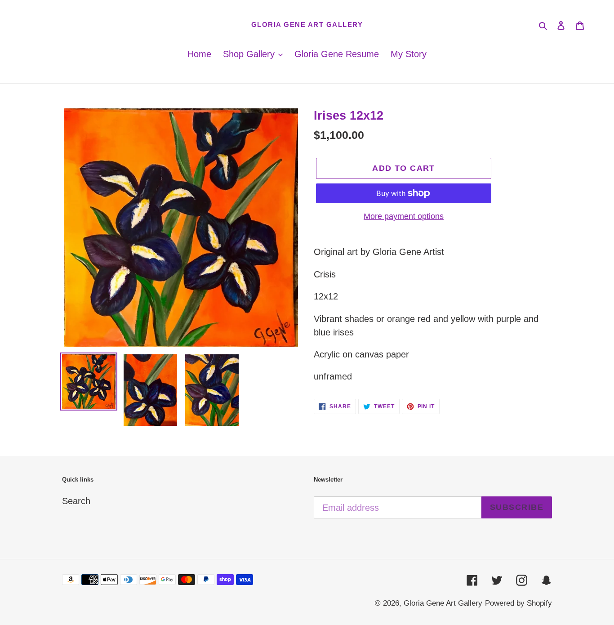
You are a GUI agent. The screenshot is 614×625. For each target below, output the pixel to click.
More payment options (404, 216)
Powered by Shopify (518, 603)
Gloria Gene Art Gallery (307, 24)
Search (76, 501)
